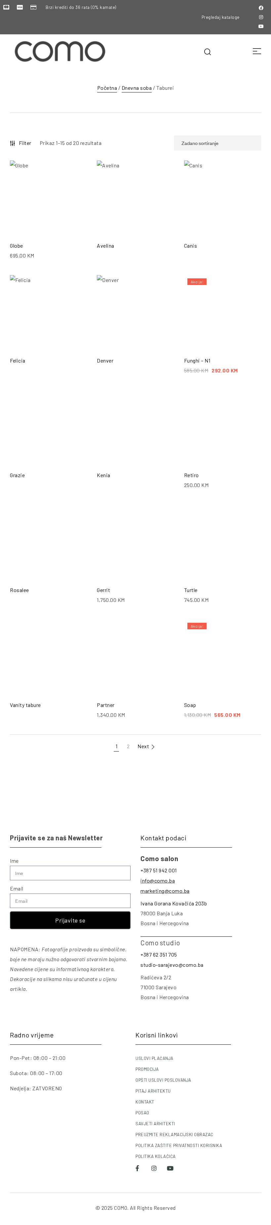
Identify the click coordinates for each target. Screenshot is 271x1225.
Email (16, 888)
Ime (14, 861)
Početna (107, 88)
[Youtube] (261, 26)
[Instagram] (261, 17)
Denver (105, 360)
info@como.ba (157, 880)
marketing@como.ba (165, 891)
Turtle (191, 590)
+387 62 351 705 (158, 954)
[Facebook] (261, 8)
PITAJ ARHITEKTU (153, 1091)
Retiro (191, 475)
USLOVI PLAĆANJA (155, 1058)
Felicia (17, 360)
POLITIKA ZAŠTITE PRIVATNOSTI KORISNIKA (179, 1145)
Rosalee (19, 590)
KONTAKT (145, 1101)
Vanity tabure (25, 705)
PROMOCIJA (147, 1069)
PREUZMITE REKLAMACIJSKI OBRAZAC (174, 1134)
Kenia (103, 475)
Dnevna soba (137, 88)
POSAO (142, 1112)
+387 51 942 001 (158, 870)
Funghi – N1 (197, 360)
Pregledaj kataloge (221, 17)
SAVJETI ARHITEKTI (155, 1123)
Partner (106, 705)
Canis (190, 245)
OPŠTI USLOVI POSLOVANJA (163, 1080)
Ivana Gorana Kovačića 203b (173, 903)
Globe (16, 245)
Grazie (17, 475)
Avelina (105, 245)
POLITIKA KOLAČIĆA (156, 1156)
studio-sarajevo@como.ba (172, 965)
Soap (190, 705)
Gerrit (103, 590)
